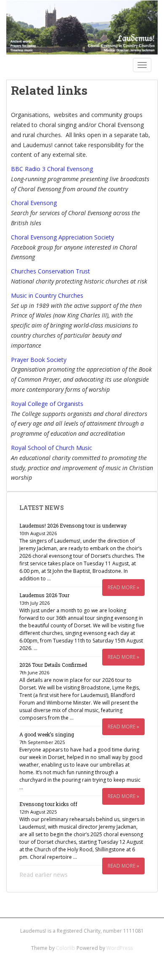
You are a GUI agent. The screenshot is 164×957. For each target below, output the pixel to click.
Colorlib (65, 948)
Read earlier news (43, 875)
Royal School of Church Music (51, 448)
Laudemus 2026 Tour (44, 595)
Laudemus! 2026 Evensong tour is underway (73, 525)
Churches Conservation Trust (50, 271)
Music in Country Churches (47, 295)
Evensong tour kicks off (48, 804)
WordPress (119, 948)
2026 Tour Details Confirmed (53, 664)
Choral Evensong (34, 203)
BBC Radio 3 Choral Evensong (52, 169)
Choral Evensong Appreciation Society (62, 237)
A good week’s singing (46, 734)
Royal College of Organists (47, 404)
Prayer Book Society (38, 360)
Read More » (123, 587)
